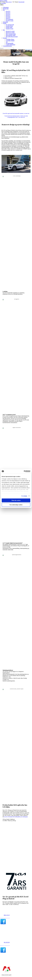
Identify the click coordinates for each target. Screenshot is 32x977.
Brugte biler (6, 8)
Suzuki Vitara (9, 27)
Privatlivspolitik (9, 43)
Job (7, 42)
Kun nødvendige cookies (16, 504)
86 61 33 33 (9, 2)
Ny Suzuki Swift (10, 24)
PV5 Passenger (9, 19)
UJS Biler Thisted (10, 40)
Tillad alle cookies (16, 500)
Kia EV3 (8, 12)
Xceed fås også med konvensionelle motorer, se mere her (16, 113)
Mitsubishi (5, 22)
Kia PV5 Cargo (9, 20)
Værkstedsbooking (7, 46)
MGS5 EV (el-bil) (10, 32)
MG (4, 30)
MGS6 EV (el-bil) (10, 31)
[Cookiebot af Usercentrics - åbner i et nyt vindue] (23, 471)
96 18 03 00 (21, 2)
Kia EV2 (8, 11)
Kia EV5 (8, 15)
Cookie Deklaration (10, 44)
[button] (6, 972)
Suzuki (4, 23)
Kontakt (5, 38)
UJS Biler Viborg (10, 39)
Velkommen (6, 7)
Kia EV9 (8, 18)
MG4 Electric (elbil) (10, 35)
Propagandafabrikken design (23, 975)
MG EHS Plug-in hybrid (12, 36)
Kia (4, 10)
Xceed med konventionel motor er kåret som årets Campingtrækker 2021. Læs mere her (16, 116)
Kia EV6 (8, 16)
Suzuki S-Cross (9, 28)
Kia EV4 (8, 14)
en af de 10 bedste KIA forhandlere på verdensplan (16, 816)
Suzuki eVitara (9, 26)
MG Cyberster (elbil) (11, 34)
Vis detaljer (24, 496)
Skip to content (3, 0)
